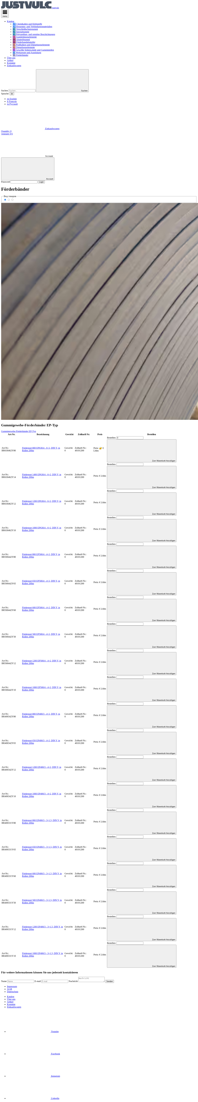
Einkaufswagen (14, 1007)
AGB (9, 989)
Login (41, 182)
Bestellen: (112, 437)
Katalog (10, 996)
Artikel (10, 1002)
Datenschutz (12, 991)
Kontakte (11, 1004)
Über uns (11, 999)
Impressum (12, 986)
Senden (109, 981)
